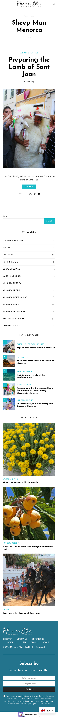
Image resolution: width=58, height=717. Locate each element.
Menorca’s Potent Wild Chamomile (20, 482)
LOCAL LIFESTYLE (11, 269)
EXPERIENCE (38, 639)
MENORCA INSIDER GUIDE (15, 297)
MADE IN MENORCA (12, 276)
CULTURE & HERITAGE (29, 53)
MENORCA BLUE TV (12, 283)
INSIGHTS (11, 642)
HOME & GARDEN (11, 262)
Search (5, 216)
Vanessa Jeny (29, 81)
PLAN (23, 642)
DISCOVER (7, 639)
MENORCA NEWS (11, 304)
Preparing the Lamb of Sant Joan (29, 67)
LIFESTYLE (22, 639)
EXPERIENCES (9, 255)
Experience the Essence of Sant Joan (21, 613)
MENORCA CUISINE (12, 290)
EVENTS (6, 248)
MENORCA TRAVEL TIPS (14, 311)
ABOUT (46, 642)
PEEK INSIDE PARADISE (13, 319)
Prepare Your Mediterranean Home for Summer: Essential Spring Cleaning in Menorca (35, 390)
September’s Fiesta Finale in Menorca (36, 348)
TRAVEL (34, 642)
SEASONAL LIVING (11, 326)
